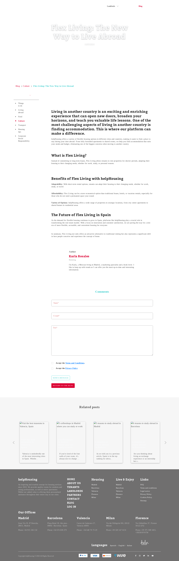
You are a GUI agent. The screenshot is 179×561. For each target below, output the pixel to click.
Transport (22, 125)
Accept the (67, 368)
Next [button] (165, 442)
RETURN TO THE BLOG (63, 386)
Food (20, 117)
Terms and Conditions (74, 363)
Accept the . (70, 363)
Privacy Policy (71, 368)
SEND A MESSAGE (61, 378)
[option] (71, 442)
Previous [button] (13, 442)
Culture (21, 121)
